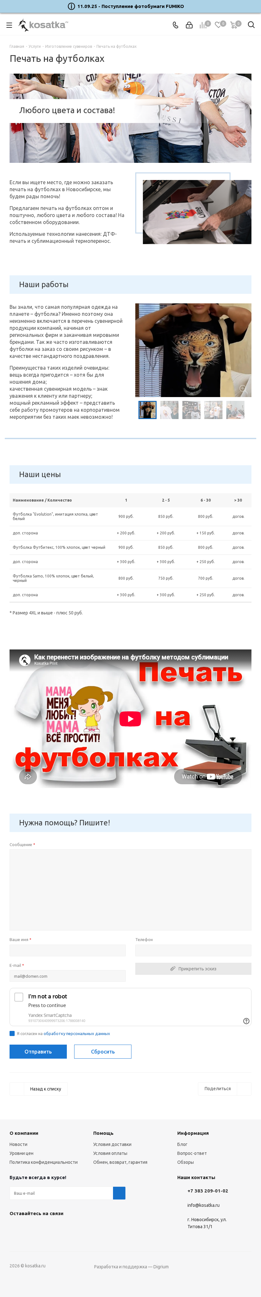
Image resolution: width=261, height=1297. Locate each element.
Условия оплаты (110, 1153)
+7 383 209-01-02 (207, 1190)
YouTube (31, 1228)
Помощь (103, 1133)
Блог (182, 1144)
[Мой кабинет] (189, 25)
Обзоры (185, 1162)
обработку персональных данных (77, 1033)
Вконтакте (16, 1228)
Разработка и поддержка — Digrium (131, 1266)
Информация (193, 1133)
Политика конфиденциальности (44, 1162)
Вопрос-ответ (192, 1153)
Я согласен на (63, 1033)
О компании (24, 1133)
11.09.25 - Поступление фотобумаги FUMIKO (130, 6)
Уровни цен (21, 1153)
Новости (18, 1144)
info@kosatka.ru (203, 1205)
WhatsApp (47, 1228)
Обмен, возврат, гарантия (120, 1162)
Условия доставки (112, 1144)
